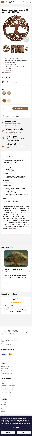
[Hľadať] (23, 1)
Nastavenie (16, 427)
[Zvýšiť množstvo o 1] (10, 109)
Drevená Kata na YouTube (6, 373)
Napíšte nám (3, 381)
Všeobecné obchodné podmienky (8, 385)
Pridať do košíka (19, 108)
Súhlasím (24, 432)
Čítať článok (7, 283)
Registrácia (3, 404)
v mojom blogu (12, 228)
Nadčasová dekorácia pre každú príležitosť (14, 270)
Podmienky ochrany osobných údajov (9, 387)
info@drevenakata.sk (5, 366)
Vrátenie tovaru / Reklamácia (7, 390)
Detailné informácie (6, 72)
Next (29, 270)
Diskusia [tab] (11, 156)
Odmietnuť (8, 432)
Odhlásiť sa (3, 411)
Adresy (2, 409)
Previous (2, 270)
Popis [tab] (6, 156)
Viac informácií (25, 422)
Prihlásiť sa (3, 402)
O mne (2, 383)
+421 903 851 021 (5, 368)
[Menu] (2, 2)
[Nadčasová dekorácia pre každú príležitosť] (16, 258)
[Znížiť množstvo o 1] (4, 109)
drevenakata (3, 372)
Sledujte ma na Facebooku (6, 370)
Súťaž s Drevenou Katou (6, 392)
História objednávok (5, 406)
